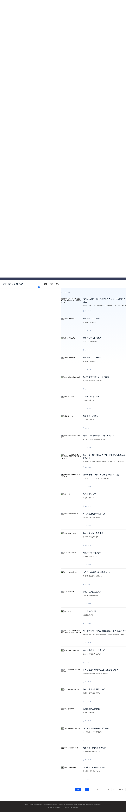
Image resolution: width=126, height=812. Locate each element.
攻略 (51, 284)
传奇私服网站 (42, 804)
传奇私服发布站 (78, 804)
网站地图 (75, 807)
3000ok (85, 804)
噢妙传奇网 (34, 804)
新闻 (45, 284)
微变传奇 (49, 804)
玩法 (57, 284)
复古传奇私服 (97, 804)
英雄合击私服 (69, 804)
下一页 (121, 789)
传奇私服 (90, 804)
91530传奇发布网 (13, 283)
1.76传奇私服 (61, 804)
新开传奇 (54, 804)
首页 (38, 287)
